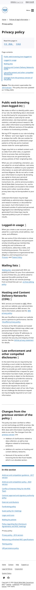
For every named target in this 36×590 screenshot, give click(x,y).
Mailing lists (8, 64)
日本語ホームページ (17, 2)
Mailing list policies (9, 520)
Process (5, 257)
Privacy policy (7, 24)
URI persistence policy (10, 548)
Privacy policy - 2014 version (12, 535)
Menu (28, 10)
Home (4, 19)
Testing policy (7, 544)
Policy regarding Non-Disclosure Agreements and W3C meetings (14, 525)
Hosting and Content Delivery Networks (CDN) (19, 68)
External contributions (10, 502)
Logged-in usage (10, 60)
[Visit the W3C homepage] (5, 10)
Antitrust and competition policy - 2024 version (16, 483)
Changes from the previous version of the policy (18, 79)
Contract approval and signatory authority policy (18, 496)
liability (8, 584)
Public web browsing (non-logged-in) (18, 57)
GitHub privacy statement (24, 340)
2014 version (7, 87)
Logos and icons (8, 515)
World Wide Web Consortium (24, 582)
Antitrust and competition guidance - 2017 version (18, 476)
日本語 (18, 44)
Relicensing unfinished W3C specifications (18, 539)
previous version (8, 435)
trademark (15, 584)
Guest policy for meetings (12, 511)
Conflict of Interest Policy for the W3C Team (16, 490)
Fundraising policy (9, 506)
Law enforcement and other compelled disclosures (18, 73)
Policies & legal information (18, 19)
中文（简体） (9, 44)
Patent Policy (17, 257)
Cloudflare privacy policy (11, 322)
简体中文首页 (30, 2)
